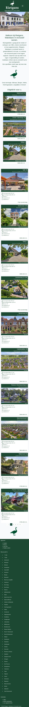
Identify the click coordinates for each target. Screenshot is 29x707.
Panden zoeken (6, 548)
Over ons (5, 546)
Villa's (4, 699)
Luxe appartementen (7, 702)
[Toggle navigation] (22, 6)
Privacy (5, 544)
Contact (5, 543)
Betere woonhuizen (7, 701)
